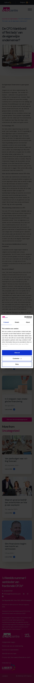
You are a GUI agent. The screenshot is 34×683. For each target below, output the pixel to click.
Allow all (17, 352)
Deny (17, 364)
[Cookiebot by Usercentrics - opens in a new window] (24, 317)
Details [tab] (17, 322)
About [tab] (28, 322)
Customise (16, 358)
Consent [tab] (6, 322)
